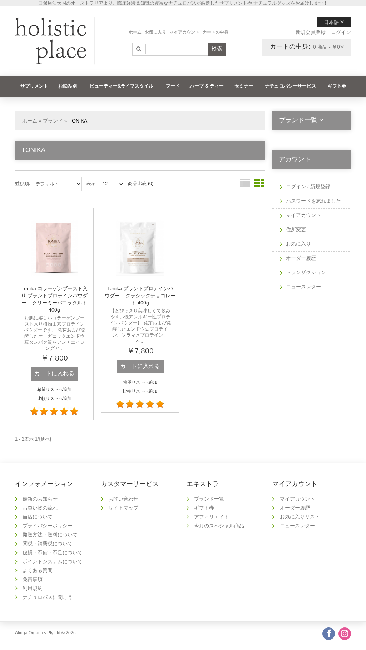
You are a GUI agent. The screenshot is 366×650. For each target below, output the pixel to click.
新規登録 (320, 186)
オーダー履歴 (301, 258)
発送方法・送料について (50, 534)
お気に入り (155, 32)
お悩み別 (67, 86)
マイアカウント (184, 32)
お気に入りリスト (300, 517)
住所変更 (296, 229)
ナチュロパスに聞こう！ (50, 597)
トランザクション (306, 272)
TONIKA (78, 121)
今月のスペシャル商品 (219, 526)
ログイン (341, 32)
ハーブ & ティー (207, 86)
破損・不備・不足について (53, 552)
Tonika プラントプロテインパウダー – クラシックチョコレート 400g (140, 296)
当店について (38, 517)
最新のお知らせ (40, 499)
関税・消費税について (48, 543)
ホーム (135, 32)
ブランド (53, 121)
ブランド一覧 (209, 499)
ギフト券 (337, 86)
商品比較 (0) (140, 183)
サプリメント (34, 86)
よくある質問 (38, 570)
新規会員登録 (311, 32)
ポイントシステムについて (53, 561)
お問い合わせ (123, 499)
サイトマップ (123, 508)
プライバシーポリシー (48, 526)
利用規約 (33, 588)
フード (173, 86)
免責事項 (33, 579)
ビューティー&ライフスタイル (121, 86)
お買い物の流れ (40, 508)
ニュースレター (303, 286)
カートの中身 (215, 32)
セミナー (243, 86)
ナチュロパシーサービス (290, 86)
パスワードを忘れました (313, 201)
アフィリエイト (211, 517)
